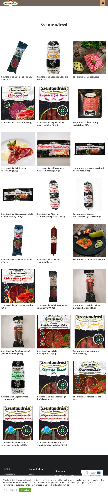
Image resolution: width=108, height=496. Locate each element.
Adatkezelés (52, 485)
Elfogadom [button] (25, 490)
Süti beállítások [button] (10, 490)
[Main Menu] (102, 3)
